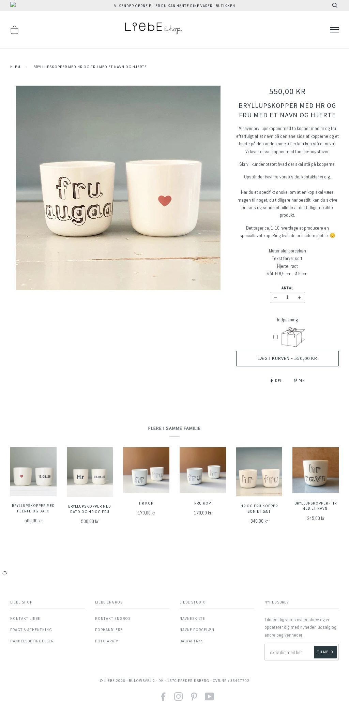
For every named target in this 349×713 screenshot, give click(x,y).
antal (287, 288)
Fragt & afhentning (31, 629)
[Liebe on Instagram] (178, 699)
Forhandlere (109, 629)
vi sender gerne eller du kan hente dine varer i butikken (174, 5)
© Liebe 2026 (112, 680)
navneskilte (192, 618)
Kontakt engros (113, 618)
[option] (118, 188)
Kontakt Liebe (25, 618)
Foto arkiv (106, 641)
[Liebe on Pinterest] (194, 699)
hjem (15, 66)
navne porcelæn (197, 629)
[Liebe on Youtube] (209, 699)
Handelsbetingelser (32, 641)
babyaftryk (191, 641)
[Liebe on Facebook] (163, 699)
